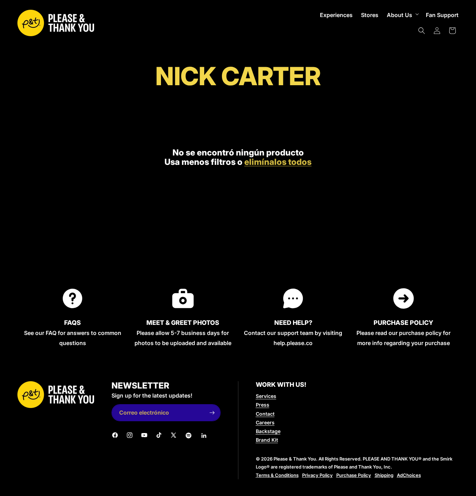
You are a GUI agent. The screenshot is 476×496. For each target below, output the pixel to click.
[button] (402, 15)
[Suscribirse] (212, 412)
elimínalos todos (278, 162)
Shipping (384, 475)
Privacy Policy (317, 475)
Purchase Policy (353, 475)
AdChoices (409, 475)
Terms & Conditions (277, 475)
